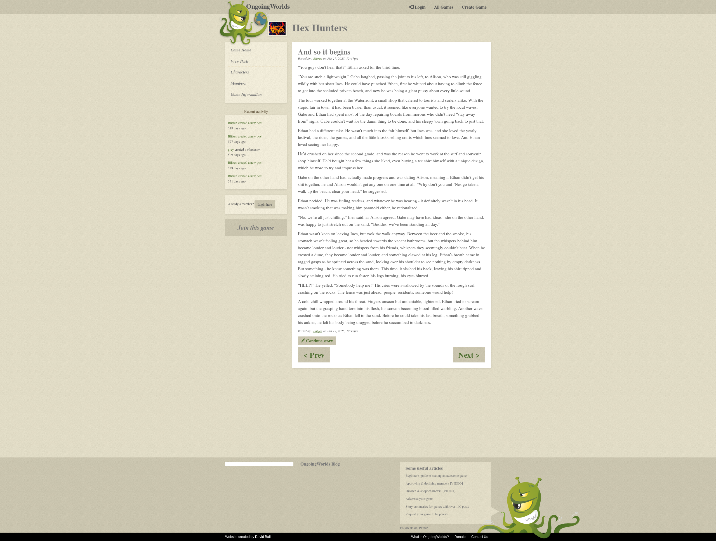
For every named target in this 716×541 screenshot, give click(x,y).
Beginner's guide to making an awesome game (436, 475)
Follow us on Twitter (414, 527)
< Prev (316, 356)
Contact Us (479, 537)
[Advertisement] (358, 413)
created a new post (250, 122)
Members (238, 83)
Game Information (246, 94)
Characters (239, 72)
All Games (443, 7)
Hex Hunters (319, 27)
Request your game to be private (427, 514)
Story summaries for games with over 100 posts (437, 506)
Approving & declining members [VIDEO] (434, 483)
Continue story (319, 341)
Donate (460, 537)
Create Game (474, 7)
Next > (471, 356)
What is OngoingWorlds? (430, 537)
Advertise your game (419, 498)
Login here (265, 204)
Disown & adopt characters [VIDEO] (430, 490)
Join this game (256, 227)
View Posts (240, 61)
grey (231, 149)
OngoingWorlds (270, 6)
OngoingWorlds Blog (320, 464)
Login (420, 7)
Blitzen (232, 122)
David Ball (263, 537)
